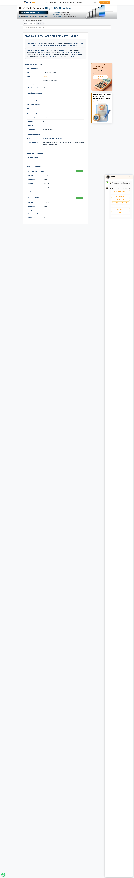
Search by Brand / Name (29, 23)
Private (45, 76)
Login (95, 2)
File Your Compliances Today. (100, 102)
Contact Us (79, 2)
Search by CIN (40, 23)
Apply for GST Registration (100, 77)
